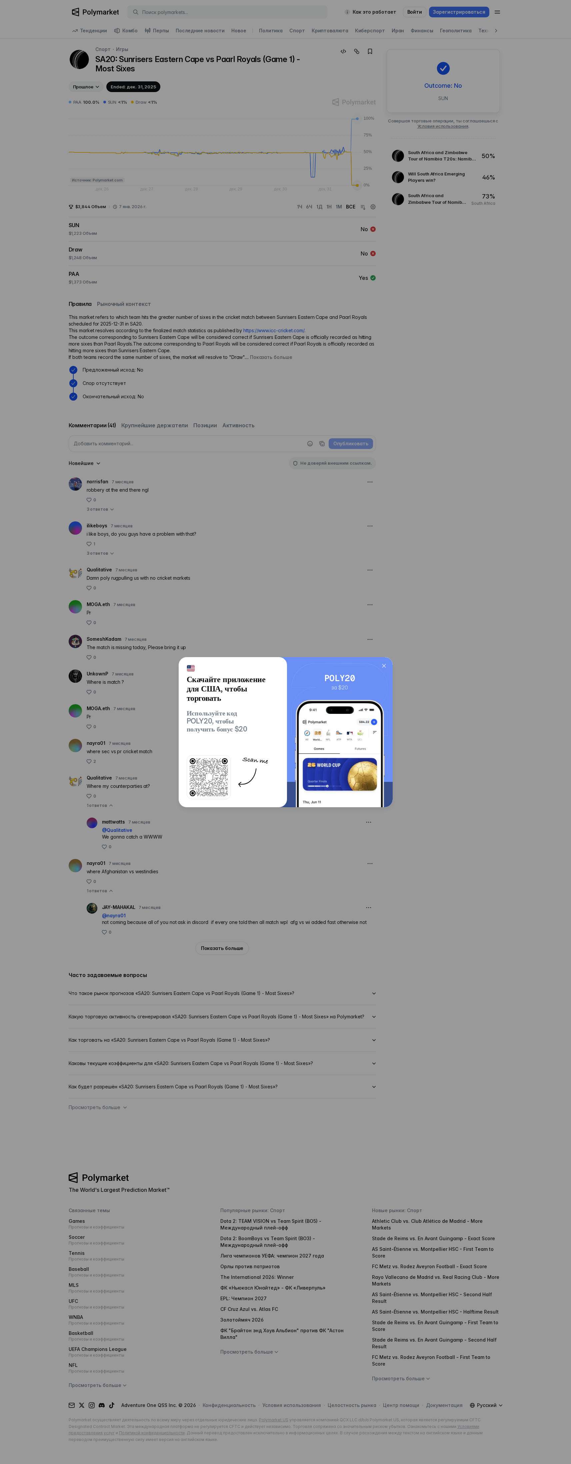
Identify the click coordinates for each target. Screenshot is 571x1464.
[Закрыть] (384, 665)
